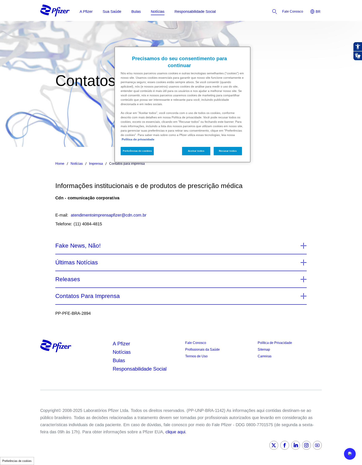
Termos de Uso (196, 356)
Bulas (120, 360)
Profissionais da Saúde (202, 349)
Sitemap (264, 349)
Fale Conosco (195, 343)
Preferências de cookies (17, 460)
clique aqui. (175, 432)
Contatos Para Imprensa (87, 296)
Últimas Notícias (76, 262)
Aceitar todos (196, 151)
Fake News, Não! (78, 245)
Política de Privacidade (275, 343)
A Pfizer (121, 343)
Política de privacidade (138, 139)
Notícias (122, 352)
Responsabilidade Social (140, 369)
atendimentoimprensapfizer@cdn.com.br (108, 215)
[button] (350, 454)
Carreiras (265, 356)
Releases (67, 279)
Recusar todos (228, 151)
